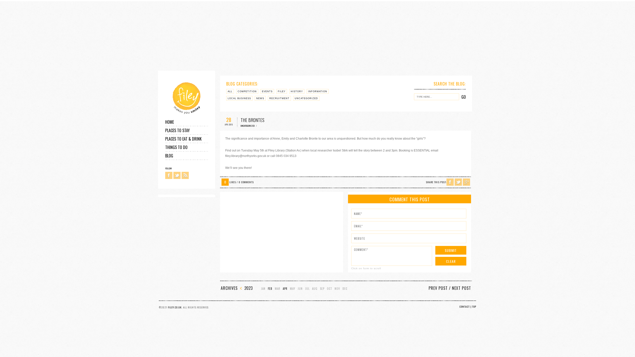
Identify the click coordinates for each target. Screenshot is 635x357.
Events (267, 91)
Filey (282, 91)
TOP (474, 306)
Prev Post (438, 288)
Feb (270, 288)
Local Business (239, 98)
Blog (169, 156)
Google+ (466, 182)
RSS (185, 175)
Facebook (168, 175)
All (230, 91)
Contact (464, 306)
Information (317, 91)
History (297, 91)
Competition (247, 91)
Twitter (177, 175)
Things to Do (176, 147)
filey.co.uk (175, 307)
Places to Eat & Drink (183, 139)
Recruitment (279, 98)
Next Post (461, 288)
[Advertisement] (149, 36)
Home (169, 122)
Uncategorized (306, 98)
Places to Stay (177, 130)
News (260, 98)
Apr (285, 288)
